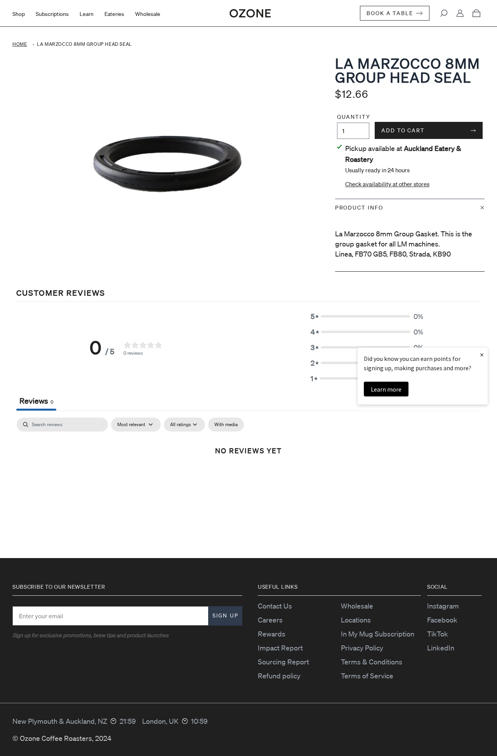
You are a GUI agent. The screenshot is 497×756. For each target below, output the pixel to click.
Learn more (386, 389)
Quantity (353, 116)
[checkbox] (226, 425)
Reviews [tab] (36, 401)
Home (19, 44)
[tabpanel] (248, 476)
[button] (367, 316)
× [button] (482, 354)
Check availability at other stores (387, 184)
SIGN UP (225, 616)
